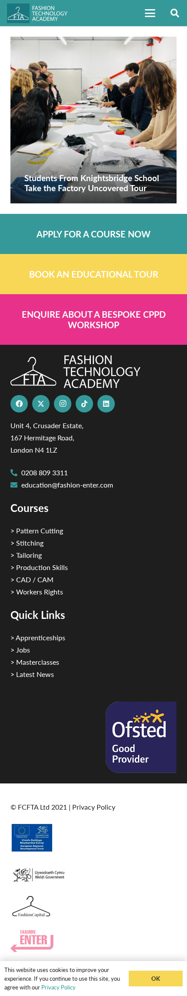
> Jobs (20, 650)
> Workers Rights (36, 592)
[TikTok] (84, 403)
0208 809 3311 (44, 472)
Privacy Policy (93, 807)
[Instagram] (62, 403)
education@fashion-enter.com (67, 485)
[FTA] (41, 13)
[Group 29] (93, 941)
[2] (93, 838)
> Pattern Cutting (36, 530)
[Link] (93, 234)
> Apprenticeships (37, 637)
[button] (150, 13)
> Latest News (32, 674)
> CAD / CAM (31, 579)
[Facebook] (19, 403)
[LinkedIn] (106, 403)
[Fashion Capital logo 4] (93, 907)
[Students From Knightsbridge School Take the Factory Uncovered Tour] (93, 120)
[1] (93, 872)
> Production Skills (39, 567)
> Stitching (26, 543)
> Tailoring (26, 555)
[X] (41, 403)
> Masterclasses (34, 662)
